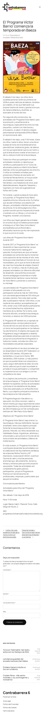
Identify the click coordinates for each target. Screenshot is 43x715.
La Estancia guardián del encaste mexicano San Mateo (15, 660)
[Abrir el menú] (40, 7)
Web (4, 612)
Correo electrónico (9, 603)
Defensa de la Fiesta (16, 37)
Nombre (6, 594)
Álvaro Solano (14, 35)
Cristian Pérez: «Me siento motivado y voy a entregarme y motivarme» (16, 677)
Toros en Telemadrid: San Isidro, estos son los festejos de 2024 (16, 651)
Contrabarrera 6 (16, 692)
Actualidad (6, 37)
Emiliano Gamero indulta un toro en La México (14, 668)
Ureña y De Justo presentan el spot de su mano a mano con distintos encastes (11, 533)
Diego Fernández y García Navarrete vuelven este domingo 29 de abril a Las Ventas (31, 533)
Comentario (7, 570)
